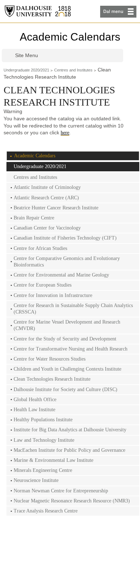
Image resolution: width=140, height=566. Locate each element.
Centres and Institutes (73, 70)
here (65, 132)
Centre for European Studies (42, 285)
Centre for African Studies (40, 248)
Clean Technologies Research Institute (52, 379)
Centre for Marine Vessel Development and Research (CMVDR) (67, 325)
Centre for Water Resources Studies (49, 359)
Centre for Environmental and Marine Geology (61, 275)
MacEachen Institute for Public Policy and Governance (69, 450)
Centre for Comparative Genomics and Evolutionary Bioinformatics (67, 262)
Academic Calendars (70, 37)
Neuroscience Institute (36, 480)
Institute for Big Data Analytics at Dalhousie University (70, 429)
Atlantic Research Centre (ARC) (46, 197)
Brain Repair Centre (34, 218)
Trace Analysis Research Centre (46, 511)
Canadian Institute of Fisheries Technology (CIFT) (65, 238)
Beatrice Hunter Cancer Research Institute (56, 207)
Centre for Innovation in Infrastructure (53, 295)
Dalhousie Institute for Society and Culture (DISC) (65, 389)
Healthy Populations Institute (43, 419)
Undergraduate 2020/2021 (26, 70)
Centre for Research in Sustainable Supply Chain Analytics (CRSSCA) (73, 309)
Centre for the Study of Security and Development (65, 339)
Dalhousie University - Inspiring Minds (38, 11)
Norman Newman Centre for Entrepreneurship (61, 490)
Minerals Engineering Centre (43, 470)
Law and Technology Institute (44, 440)
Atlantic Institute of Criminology (47, 187)
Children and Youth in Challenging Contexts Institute (67, 369)
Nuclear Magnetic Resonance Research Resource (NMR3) (72, 501)
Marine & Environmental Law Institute (53, 460)
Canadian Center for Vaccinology (47, 228)
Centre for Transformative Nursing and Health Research (70, 349)
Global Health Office (35, 399)
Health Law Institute (34, 409)
